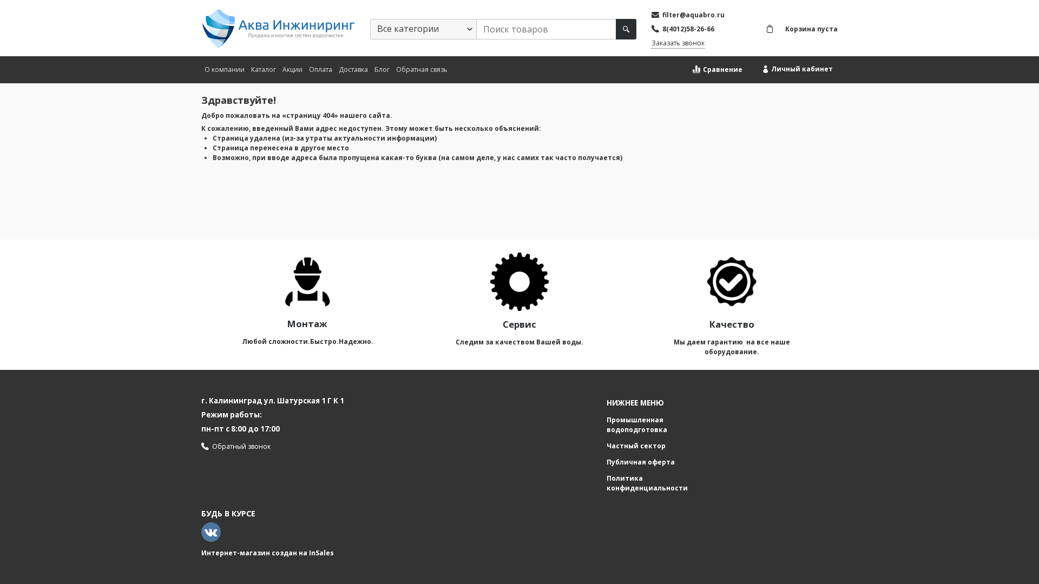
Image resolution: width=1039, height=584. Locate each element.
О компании (225, 69)
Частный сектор (636, 445)
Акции (292, 69)
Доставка (353, 69)
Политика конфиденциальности (647, 483)
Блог (382, 69)
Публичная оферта (641, 462)
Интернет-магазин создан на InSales (267, 553)
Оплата (320, 69)
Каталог (263, 69)
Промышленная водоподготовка (637, 424)
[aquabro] (278, 29)
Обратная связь (422, 69)
